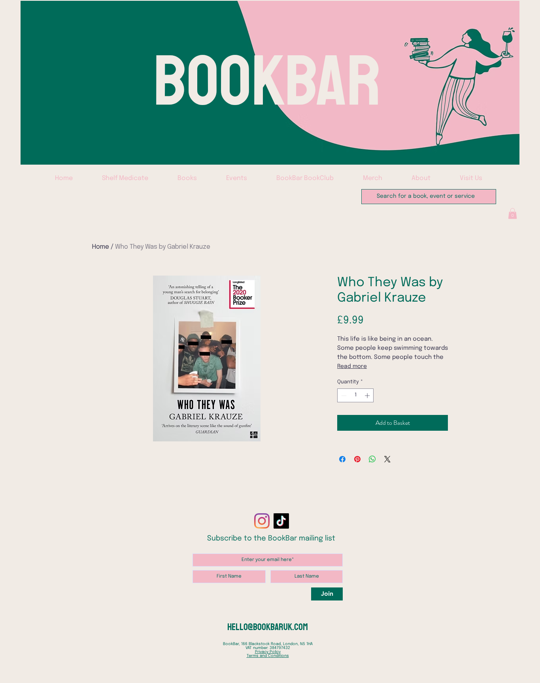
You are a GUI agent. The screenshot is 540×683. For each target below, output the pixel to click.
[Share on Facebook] (342, 459)
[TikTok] (281, 521)
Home (100, 247)
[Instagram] (262, 521)
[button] (512, 213)
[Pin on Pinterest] (357, 459)
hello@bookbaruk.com (267, 627)
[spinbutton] (355, 395)
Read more (352, 366)
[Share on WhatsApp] (372, 459)
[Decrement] (343, 395)
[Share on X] (387, 459)
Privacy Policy (268, 652)
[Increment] (368, 395)
